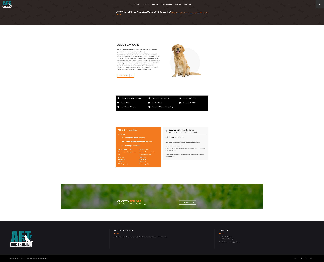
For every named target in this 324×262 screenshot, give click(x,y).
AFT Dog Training (176, 12)
